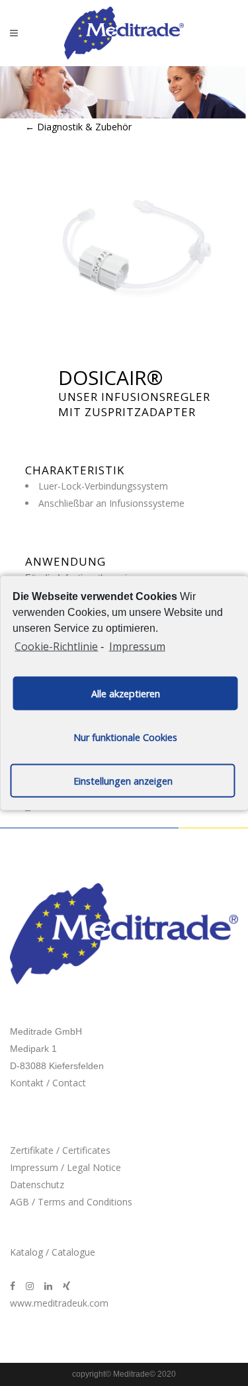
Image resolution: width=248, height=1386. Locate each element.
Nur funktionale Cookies (125, 736)
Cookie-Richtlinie (56, 645)
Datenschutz (37, 1184)
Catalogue (73, 1252)
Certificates (86, 1150)
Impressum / (38, 1167)
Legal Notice (94, 1167)
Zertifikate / (36, 1150)
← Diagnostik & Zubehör (78, 126)
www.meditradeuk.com (59, 1303)
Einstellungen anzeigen (123, 780)
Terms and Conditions (85, 1201)
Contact (69, 1082)
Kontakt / (31, 1082)
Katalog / (31, 1252)
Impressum (137, 645)
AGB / (24, 1201)
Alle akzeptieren (125, 693)
